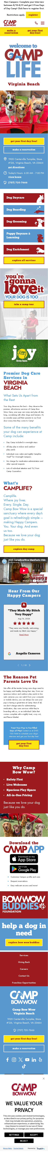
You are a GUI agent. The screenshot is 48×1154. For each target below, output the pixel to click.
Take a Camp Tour (24, 304)
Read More (24, 634)
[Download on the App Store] (24, 859)
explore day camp (23, 549)
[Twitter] (21, 1060)
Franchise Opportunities (24, 982)
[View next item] (30, 665)
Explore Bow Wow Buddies (23, 943)
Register (33, 15)
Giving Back (24, 962)
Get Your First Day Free (24, 745)
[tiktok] (24, 1066)
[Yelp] (40, 1060)
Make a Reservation (11, 32)
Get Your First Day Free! (35, 32)
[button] (43, 1078)
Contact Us (24, 975)
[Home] (10, 23)
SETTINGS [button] (14, 1134)
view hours (14, 177)
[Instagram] (14, 1060)
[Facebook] (7, 1060)
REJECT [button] (24, 1140)
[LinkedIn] (34, 1060)
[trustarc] (40, 1148)
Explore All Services (24, 260)
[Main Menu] (42, 23)
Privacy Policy (7, 1148)
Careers (24, 969)
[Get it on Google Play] (24, 869)
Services (24, 955)
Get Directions (16, 167)
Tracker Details (18, 1148)
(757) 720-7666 (17, 182)
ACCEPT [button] (34, 1134)
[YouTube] (27, 1060)
